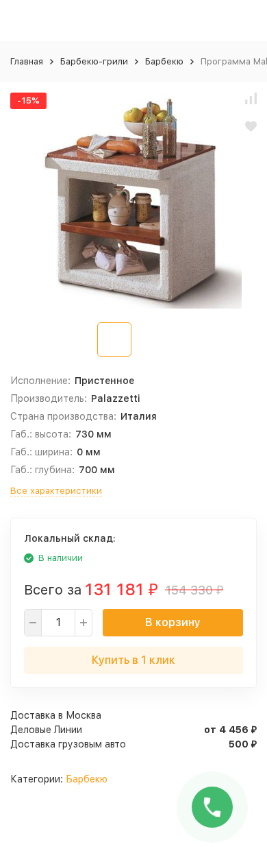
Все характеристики (56, 491)
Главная (26, 61)
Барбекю (164, 61)
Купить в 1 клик (133, 660)
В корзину (173, 622)
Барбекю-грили (94, 61)
